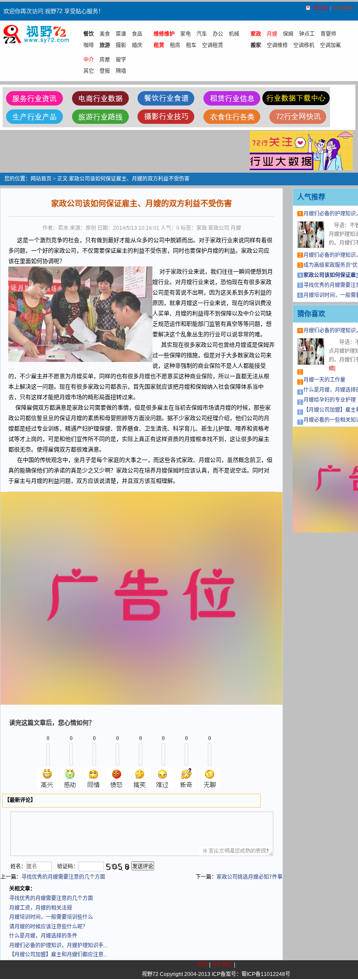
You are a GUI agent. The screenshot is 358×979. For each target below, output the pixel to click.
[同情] (94, 778)
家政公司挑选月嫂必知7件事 (249, 877)
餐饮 (88, 34)
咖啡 (88, 45)
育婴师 (328, 34)
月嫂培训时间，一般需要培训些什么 (51, 917)
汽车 (201, 34)
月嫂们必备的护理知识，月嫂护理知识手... (58, 945)
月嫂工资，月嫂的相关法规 (40, 908)
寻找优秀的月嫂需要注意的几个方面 (63, 877)
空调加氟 (330, 45)
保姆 (288, 34)
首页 (202, 965)
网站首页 (41, 179)
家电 (185, 34)
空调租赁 (212, 45)
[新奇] (186, 778)
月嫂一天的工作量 (324, 380)
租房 (175, 45)
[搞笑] (140, 778)
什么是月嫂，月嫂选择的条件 (43, 936)
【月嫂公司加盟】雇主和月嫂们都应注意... (58, 955)
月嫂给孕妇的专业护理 (329, 400)
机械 (234, 34)
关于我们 (222, 965)
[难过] (163, 778)
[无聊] (209, 778)
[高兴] (48, 778)
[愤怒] (116, 778)
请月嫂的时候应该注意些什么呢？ (48, 927)
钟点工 (307, 34)
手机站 (321, 8)
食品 (137, 34)
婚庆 (137, 45)
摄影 (121, 45)
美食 (105, 34)
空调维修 (277, 45)
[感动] (71, 778)
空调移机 (303, 45)
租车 (191, 45)
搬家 (256, 45)
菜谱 (121, 34)
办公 (218, 34)
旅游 (105, 45)
